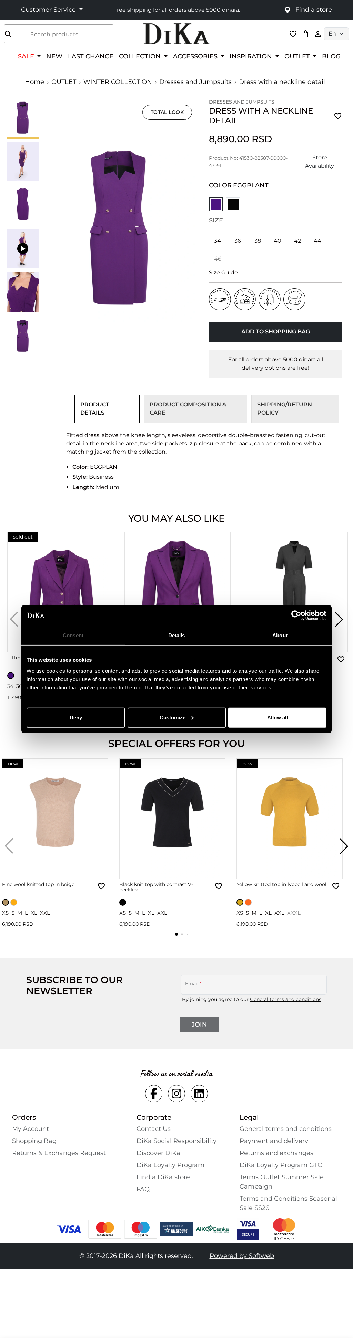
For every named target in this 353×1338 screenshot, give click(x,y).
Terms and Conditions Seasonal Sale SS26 (288, 1203)
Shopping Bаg (34, 1141)
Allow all (277, 717)
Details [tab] (176, 635)
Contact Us (154, 1129)
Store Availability (319, 161)
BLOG (331, 56)
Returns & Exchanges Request (59, 1153)
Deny (76, 717)
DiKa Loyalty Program (170, 1165)
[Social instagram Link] (176, 1093)
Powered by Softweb (242, 1256)
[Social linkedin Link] (199, 1093)
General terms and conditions (285, 999)
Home (34, 82)
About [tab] (280, 635)
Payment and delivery (274, 1141)
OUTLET (63, 82)
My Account (30, 1129)
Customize (172, 717)
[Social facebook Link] (153, 1093)
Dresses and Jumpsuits (195, 82)
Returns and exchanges (276, 1153)
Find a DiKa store (163, 1177)
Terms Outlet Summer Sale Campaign (282, 1181)
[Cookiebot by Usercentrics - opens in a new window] (296, 615)
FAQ (143, 1189)
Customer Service (49, 9)
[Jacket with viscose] (177, 592)
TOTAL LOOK (167, 112)
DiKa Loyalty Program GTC (281, 1165)
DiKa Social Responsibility (176, 1141)
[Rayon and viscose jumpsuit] (295, 592)
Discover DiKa (158, 1153)
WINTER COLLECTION (117, 82)
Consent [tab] (73, 635)
